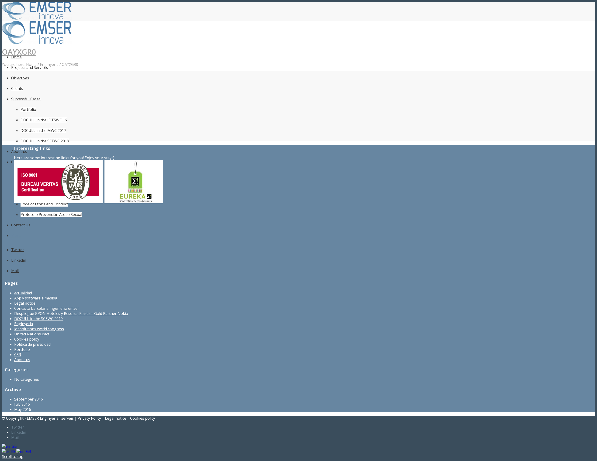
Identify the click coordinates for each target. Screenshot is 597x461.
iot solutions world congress (39, 328)
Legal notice (24, 303)
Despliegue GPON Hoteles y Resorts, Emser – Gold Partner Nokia (71, 313)
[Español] (9, 451)
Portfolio (22, 349)
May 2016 (22, 409)
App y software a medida (35, 298)
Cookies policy (26, 339)
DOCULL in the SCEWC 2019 (38, 318)
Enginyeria (49, 64)
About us (22, 359)
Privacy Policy (89, 418)
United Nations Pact (31, 334)
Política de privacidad (32, 344)
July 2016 (22, 404)
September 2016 (28, 399)
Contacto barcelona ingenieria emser (46, 308)
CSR (17, 354)
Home (31, 64)
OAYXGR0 (19, 52)
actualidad (23, 293)
